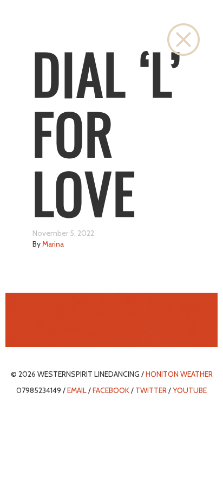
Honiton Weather (179, 374)
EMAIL (77, 390)
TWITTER (151, 390)
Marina (53, 244)
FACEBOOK (111, 390)
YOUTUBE (190, 390)
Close (183, 39)
